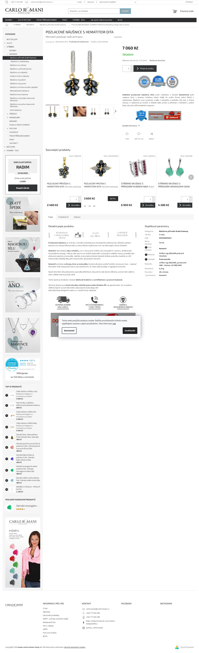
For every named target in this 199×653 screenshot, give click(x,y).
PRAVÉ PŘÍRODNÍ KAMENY (19, 136)
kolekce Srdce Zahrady (19, 76)
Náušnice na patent (18, 80)
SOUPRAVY (13, 132)
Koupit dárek (22, 188)
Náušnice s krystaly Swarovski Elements (22, 99)
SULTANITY (13, 143)
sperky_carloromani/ (94, 627)
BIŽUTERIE (11, 147)
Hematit (163, 248)
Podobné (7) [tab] (64, 217)
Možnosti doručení (157, 60)
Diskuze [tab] (77, 217)
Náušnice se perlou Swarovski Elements (22, 105)
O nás (79, 2)
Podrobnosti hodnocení (78, 42)
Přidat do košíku (147, 68)
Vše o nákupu (48, 625)
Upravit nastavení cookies (74, 647)
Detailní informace (129, 125)
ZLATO (9, 43)
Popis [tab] (50, 217)
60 (94, 206)
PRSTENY (13, 128)
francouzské (164, 259)
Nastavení (69, 330)
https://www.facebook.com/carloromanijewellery (100, 622)
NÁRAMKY (13, 121)
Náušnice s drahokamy (20, 61)
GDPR (45, 629)
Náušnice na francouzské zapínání (24, 87)
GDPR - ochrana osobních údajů (55, 618)
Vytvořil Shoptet (187, 647)
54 (90, 206)
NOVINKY (12, 50)
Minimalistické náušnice (19, 91)
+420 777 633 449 (93, 613)
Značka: (99, 41)
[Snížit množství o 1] (132, 70)
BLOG (45, 636)
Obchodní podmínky (107, 2)
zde (114, 323)
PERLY (11, 139)
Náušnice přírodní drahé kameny (23, 57)
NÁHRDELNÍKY (14, 117)
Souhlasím (130, 330)
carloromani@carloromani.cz (97, 609)
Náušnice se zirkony (18, 65)
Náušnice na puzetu (18, 83)
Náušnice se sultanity (18, 72)
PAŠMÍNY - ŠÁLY (13, 150)
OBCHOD (90, 2)
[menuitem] (9, 20)
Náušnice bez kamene (19, 94)
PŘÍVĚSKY (13, 114)
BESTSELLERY (12, 39)
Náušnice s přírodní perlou (20, 69)
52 (85, 206)
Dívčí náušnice (16, 110)
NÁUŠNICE (13, 54)
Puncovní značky (49, 632)
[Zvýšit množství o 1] (132, 67)
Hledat (125, 11)
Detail (113, 198)
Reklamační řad (49, 622)
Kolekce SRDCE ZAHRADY (19, 124)
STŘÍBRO (10, 47)
